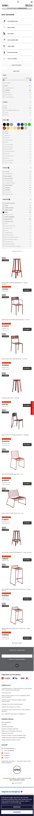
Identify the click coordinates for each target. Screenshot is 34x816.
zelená (17, 158)
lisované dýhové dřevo (17, 239)
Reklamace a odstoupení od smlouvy (12, 731)
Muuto (17, 115)
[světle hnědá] (18, 128)
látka (17, 205)
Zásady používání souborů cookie (11, 740)
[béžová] (15, 128)
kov (17, 212)
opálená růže (17, 140)
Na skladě (17, 83)
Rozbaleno (17, 92)
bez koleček (17, 176)
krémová (17, 135)
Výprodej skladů (17, 88)
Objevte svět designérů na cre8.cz (11, 707)
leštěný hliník (17, 210)
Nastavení (17, 807)
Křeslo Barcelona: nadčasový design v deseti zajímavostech (14, 700)
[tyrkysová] (25, 124)
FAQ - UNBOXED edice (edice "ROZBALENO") (13, 714)
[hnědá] (22, 128)
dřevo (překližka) (17, 217)
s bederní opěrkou (17, 183)
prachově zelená (17, 151)
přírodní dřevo (17, 147)
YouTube (6, 758)
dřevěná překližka (17, 244)
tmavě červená (17, 156)
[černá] (4, 124)
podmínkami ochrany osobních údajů (17, 661)
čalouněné (17, 192)
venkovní (17, 187)
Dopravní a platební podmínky (10, 729)
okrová (17, 138)
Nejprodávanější (16, 65)
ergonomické (17, 194)
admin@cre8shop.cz (9, 748)
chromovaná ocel (17, 226)
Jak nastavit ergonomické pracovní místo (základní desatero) (16, 710)
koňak (17, 133)
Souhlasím (17, 812)
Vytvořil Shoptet (18, 783)
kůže (17, 223)
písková (17, 153)
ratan (17, 230)
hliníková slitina (17, 208)
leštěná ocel (17, 228)
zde (20, 803)
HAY (17, 108)
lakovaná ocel (17, 241)
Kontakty (4, 724)
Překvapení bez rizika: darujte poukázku (12, 704)
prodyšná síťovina (17, 203)
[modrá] (18, 124)
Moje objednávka (6, 722)
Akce (17, 85)
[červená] (4, 128)
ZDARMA (17, 90)
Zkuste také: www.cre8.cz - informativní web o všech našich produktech (16, 761)
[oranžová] (7, 128)
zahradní (17, 190)
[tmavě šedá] (7, 124)
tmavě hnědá (17, 144)
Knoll (17, 112)
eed (17, 106)
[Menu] (32, 2)
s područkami (17, 180)
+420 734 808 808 (9, 750)
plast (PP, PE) (17, 219)
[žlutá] (11, 128)
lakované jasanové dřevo (17, 237)
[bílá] (15, 124)
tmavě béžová (17, 160)
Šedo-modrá (17, 162)
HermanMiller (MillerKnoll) (17, 110)
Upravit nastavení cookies (17, 780)
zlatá (17, 131)
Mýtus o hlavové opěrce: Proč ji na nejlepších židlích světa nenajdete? (16, 696)
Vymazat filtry (16, 251)
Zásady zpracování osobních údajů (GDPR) (13, 737)
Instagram (7, 755)
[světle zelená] (29, 124)
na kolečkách (17, 174)
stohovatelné (17, 185)
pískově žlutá (17, 149)
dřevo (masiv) (17, 214)
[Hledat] (18, 2)
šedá (17, 142)
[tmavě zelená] (22, 124)
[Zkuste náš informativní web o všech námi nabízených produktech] (17, 770)
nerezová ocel (17, 221)
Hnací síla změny (6, 693)
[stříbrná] (25, 128)
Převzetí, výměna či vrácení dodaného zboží (14, 735)
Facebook (6, 753)
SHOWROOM (17, 95)
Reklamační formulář (7, 733)
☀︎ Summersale (17, 97)
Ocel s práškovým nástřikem (17, 246)
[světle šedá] (11, 124)
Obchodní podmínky (7, 726)
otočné (17, 171)
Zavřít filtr (16, 71)
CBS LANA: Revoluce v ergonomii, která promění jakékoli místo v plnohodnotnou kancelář (17, 689)
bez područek (17, 178)
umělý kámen (17, 232)
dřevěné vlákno (17, 235)
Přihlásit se (17, 665)
